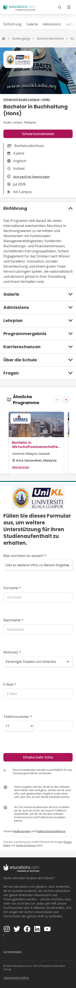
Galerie (32, 24)
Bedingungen (22, 831)
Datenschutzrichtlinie (16, 978)
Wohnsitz (12, 652)
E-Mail (9, 684)
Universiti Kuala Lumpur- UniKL (26, 99)
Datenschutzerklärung (51, 831)
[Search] (59, 7)
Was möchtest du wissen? (24, 555)
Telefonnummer (17, 716)
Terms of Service (26, 845)
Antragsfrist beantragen (31, 177)
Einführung (12, 24)
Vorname (12, 588)
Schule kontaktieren (38, 133)
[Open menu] (69, 7)
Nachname (13, 620)
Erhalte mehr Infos (38, 757)
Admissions (52, 24)
